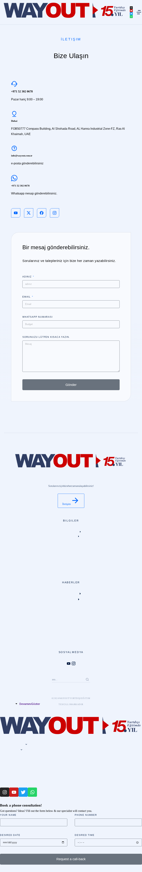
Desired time (84, 835)
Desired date (10, 835)
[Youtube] (131, 10)
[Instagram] (131, 7)
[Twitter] (131, 13)
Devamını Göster (29, 704)
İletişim (66, 504)
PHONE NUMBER (86, 815)
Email (27, 297)
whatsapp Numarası (37, 317)
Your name (8, 815)
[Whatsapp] (131, 16)
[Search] (87, 679)
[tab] (69, 704)
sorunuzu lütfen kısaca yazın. (46, 337)
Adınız (27, 276)
